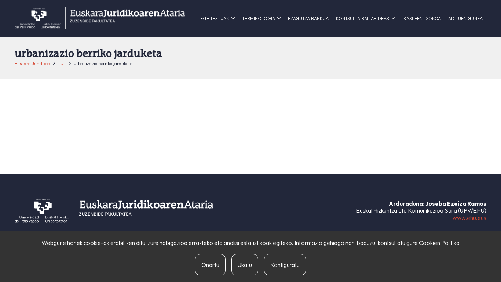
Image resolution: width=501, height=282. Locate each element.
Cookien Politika (439, 242)
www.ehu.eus (469, 217)
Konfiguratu (285, 264)
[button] (233, 18)
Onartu (210, 264)
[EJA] (100, 18)
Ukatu (245, 264)
